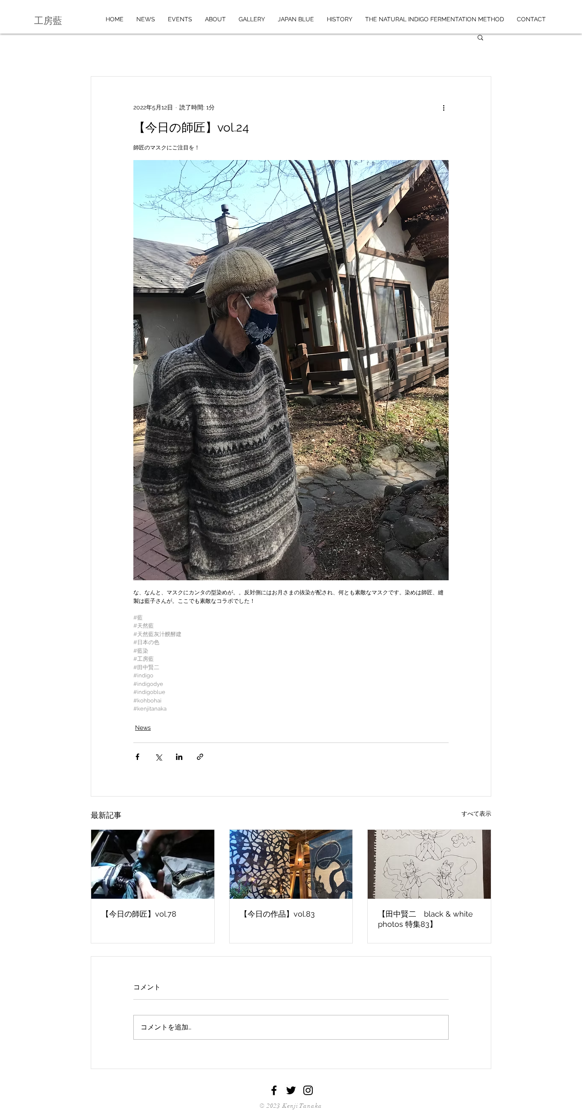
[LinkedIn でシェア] (179, 757)
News (143, 727)
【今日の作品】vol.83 (277, 913)
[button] (480, 37)
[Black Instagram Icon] (308, 1090)
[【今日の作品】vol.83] (291, 864)
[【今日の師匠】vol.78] (152, 864)
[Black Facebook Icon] (274, 1090)
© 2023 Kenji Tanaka (290, 1105)
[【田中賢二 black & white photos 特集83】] (429, 864)
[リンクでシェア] (200, 757)
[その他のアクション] (443, 107)
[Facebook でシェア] (137, 757)
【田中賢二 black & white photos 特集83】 (425, 919)
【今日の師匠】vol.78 (138, 913)
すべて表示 (476, 813)
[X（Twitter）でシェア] (158, 757)
